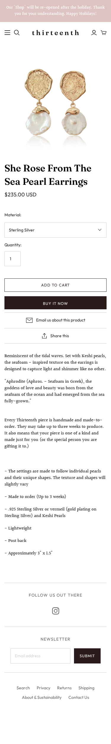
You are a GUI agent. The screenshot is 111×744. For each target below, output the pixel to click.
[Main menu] (7, 33)
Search (23, 688)
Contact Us (78, 697)
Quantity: (13, 245)
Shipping (86, 688)
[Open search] (17, 33)
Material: (12, 214)
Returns (64, 688)
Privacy (43, 688)
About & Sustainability (42, 697)
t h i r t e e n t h (55, 33)
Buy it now (55, 303)
